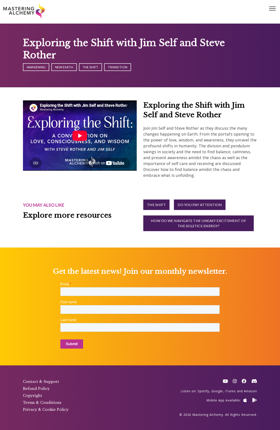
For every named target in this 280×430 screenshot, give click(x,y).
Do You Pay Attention (200, 205)
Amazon (250, 391)
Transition (117, 67)
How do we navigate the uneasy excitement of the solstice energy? (198, 223)
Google (217, 391)
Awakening (36, 67)
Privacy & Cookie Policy (45, 409)
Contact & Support (41, 381)
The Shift (90, 67)
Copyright (32, 395)
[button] (272, 9)
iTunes (230, 391)
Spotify (203, 391)
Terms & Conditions (42, 402)
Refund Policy (36, 388)
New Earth (64, 67)
